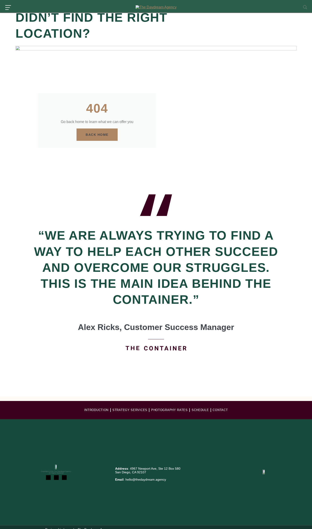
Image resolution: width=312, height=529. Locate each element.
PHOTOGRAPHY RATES (169, 410)
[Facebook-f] (56, 477)
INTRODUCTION (96, 410)
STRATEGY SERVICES (129, 410)
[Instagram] (48, 477)
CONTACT (220, 410)
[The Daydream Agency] (156, 7)
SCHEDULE (200, 410)
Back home (97, 134)
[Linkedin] (64, 477)
